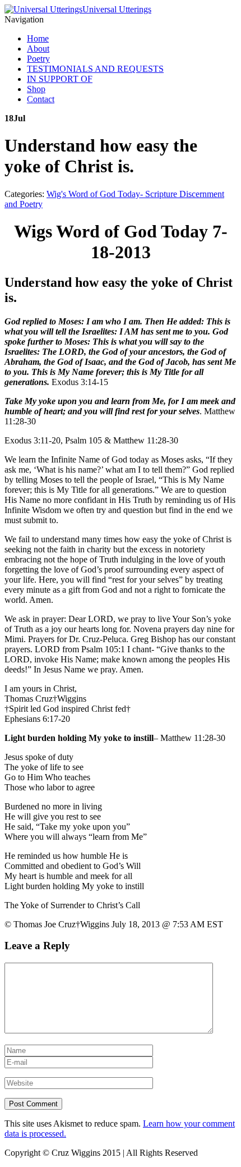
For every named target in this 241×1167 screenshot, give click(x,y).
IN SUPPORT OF (59, 79)
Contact (40, 99)
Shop (36, 89)
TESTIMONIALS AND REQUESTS (95, 69)
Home (38, 38)
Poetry (38, 58)
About (38, 48)
